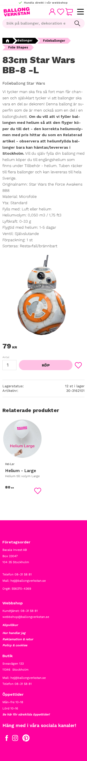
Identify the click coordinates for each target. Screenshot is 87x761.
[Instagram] (15, 739)
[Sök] (77, 23)
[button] (80, 12)
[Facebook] (6, 739)
